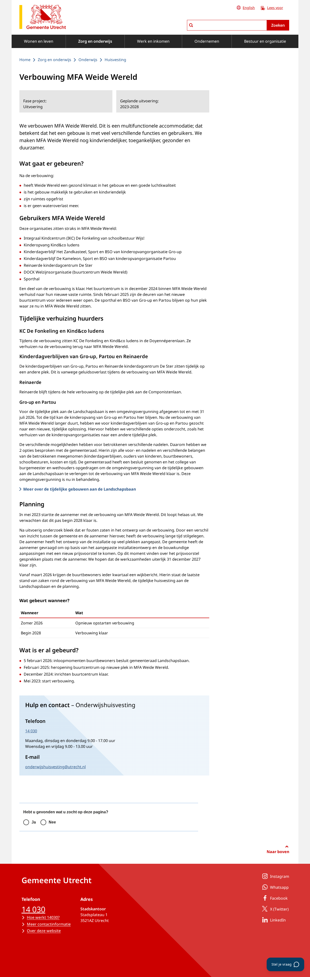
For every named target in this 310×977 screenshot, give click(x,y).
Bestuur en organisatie (265, 41)
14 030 (31, 731)
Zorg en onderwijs (95, 41)
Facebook (279, 898)
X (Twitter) (279, 909)
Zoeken (278, 25)
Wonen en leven (38, 41)
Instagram (279, 876)
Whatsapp (279, 887)
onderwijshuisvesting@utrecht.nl (55, 766)
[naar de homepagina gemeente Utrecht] (42, 18)
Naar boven (278, 851)
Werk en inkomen (153, 41)
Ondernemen (206, 41)
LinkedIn (278, 920)
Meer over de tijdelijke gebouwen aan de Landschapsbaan (79, 489)
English (249, 7)
